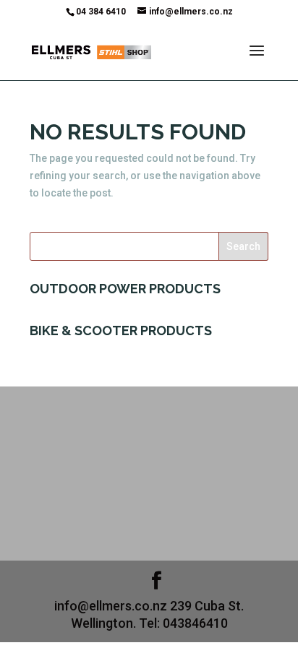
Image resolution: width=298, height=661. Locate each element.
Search (243, 246)
